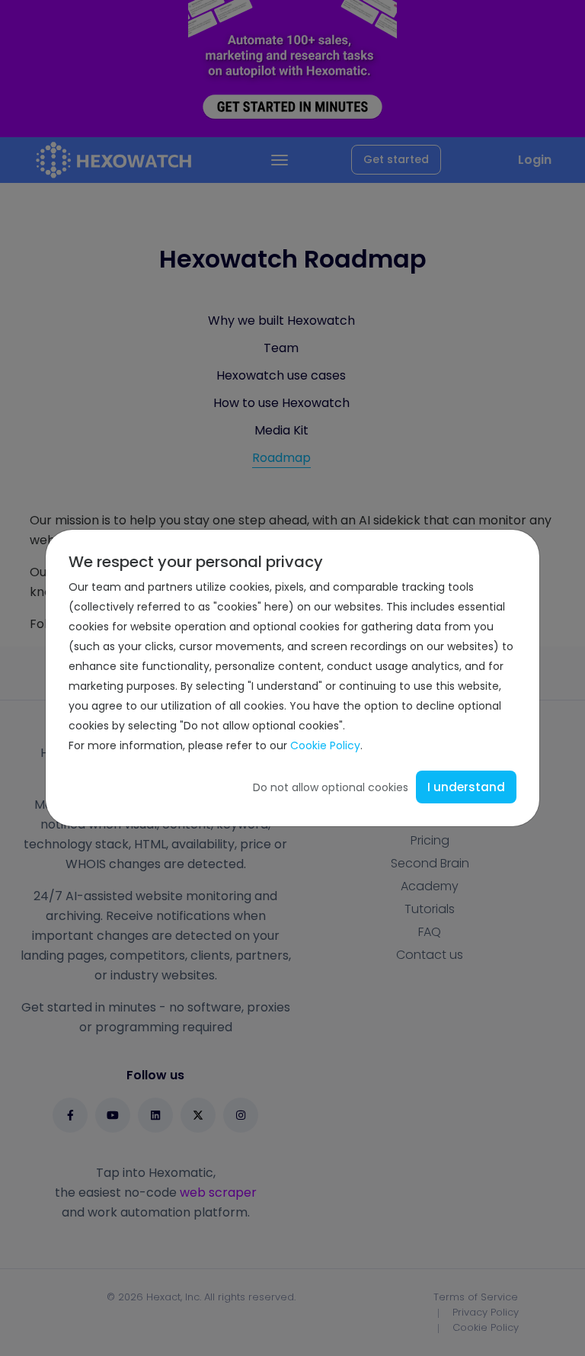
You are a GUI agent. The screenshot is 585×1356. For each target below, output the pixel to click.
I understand (466, 787)
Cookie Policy (325, 745)
